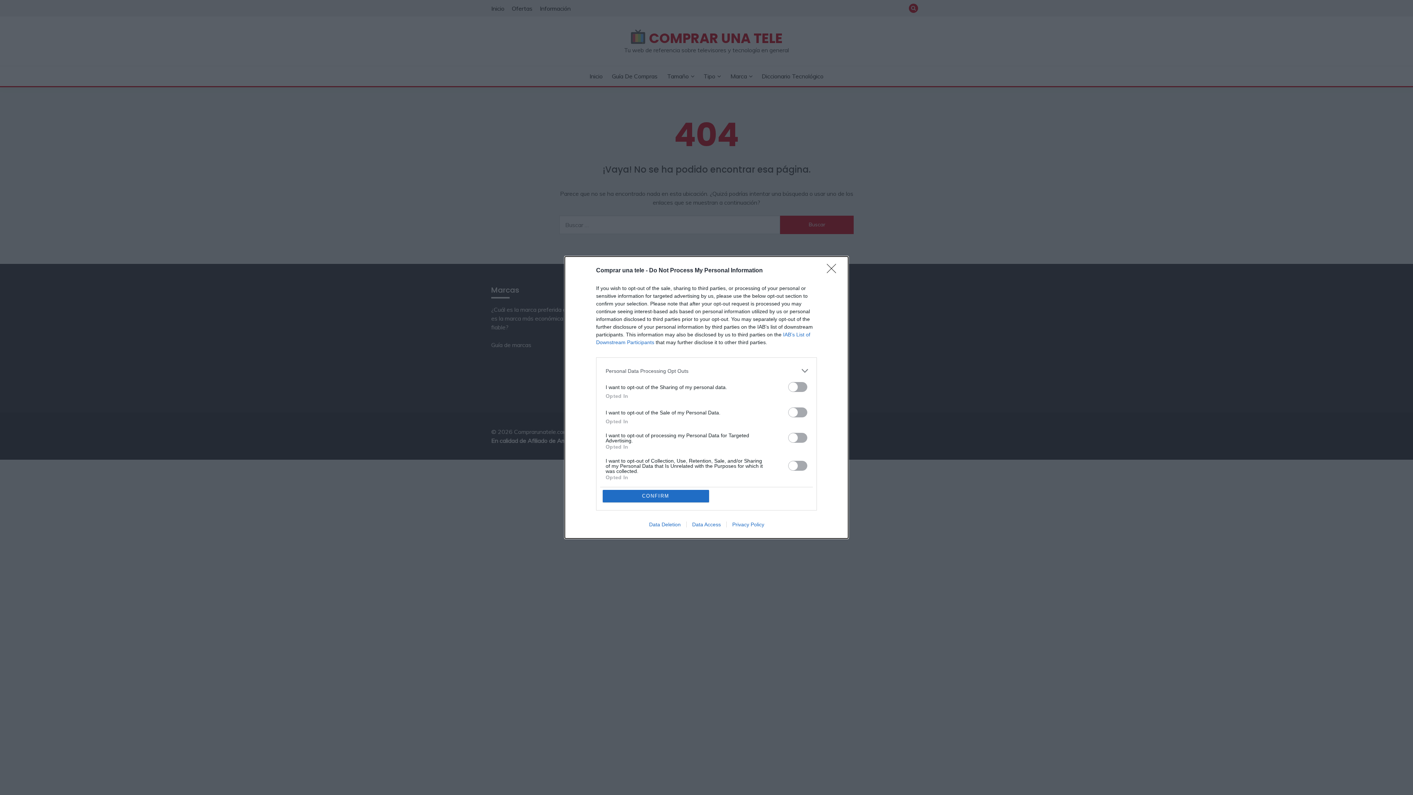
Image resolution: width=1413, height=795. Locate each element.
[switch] (797, 387)
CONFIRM (655, 496)
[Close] (834, 271)
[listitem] (706, 371)
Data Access (706, 524)
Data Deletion (665, 524)
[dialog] (706, 397)
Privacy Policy (748, 524)
